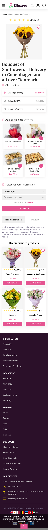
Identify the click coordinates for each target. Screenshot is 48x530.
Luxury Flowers (10, 469)
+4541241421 (14, 486)
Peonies (6, 418)
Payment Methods (11, 360)
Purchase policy (10, 355)
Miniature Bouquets (12, 463)
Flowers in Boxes (10, 447)
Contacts (7, 349)
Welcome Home (10, 395)
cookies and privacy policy (26, 521)
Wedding (7, 378)
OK (24, 526)
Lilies (5, 423)
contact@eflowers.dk (17, 498)
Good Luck (8, 389)
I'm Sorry (7, 400)
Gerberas (7, 434)
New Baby (7, 383)
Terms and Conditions (12, 366)
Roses (5, 412)
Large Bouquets (10, 458)
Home (4, 14)
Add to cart (24, 209)
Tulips (5, 429)
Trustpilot (20, 481)
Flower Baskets (10, 452)
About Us (7, 344)
